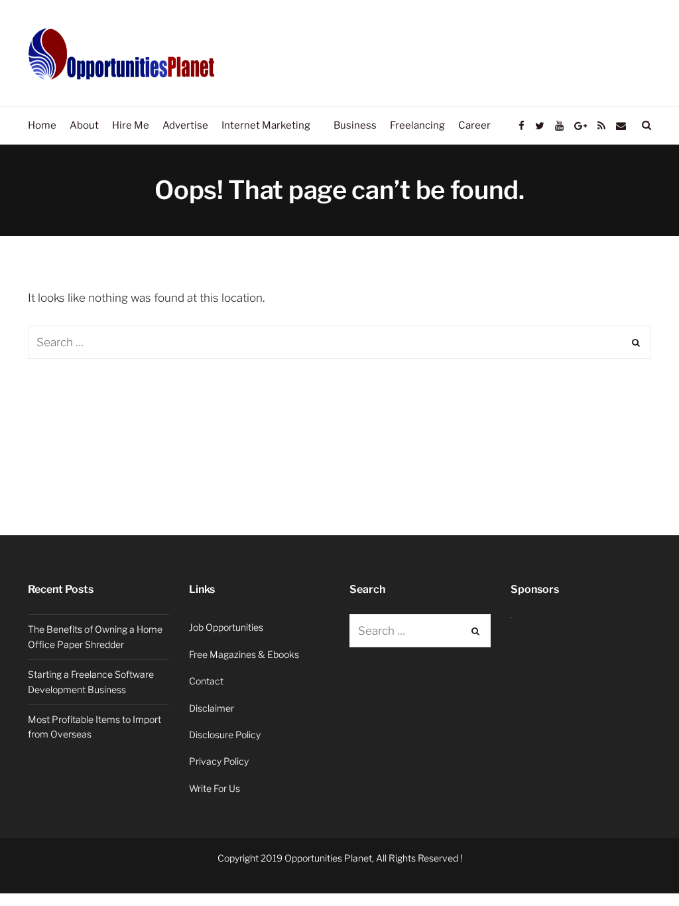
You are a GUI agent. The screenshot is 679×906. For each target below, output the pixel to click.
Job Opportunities (226, 627)
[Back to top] (636, 867)
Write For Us (214, 788)
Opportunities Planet (328, 858)
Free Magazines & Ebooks (244, 654)
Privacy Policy (219, 761)
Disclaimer (211, 708)
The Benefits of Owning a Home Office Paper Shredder (95, 636)
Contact (206, 680)
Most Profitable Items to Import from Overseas (94, 727)
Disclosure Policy (225, 734)
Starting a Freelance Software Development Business (91, 681)
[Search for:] (339, 342)
